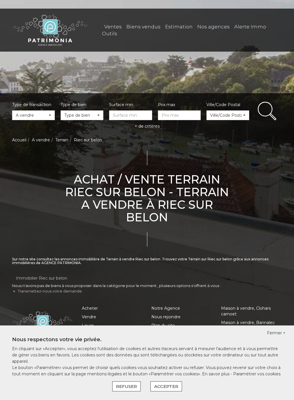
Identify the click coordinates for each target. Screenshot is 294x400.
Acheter (90, 308)
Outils (109, 33)
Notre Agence (165, 308)
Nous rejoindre (166, 316)
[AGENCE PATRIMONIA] (50, 29)
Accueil (19, 140)
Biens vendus (143, 27)
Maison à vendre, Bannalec (248, 322)
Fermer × (276, 332)
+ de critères (147, 126)
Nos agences (213, 27)
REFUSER (126, 386)
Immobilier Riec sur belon (41, 278)
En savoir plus (216, 373)
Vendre (89, 316)
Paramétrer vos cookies (257, 373)
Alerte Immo (250, 27)
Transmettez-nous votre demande (50, 291)
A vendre (41, 140)
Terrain (61, 140)
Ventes (113, 27)
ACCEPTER (166, 386)
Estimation (179, 27)
